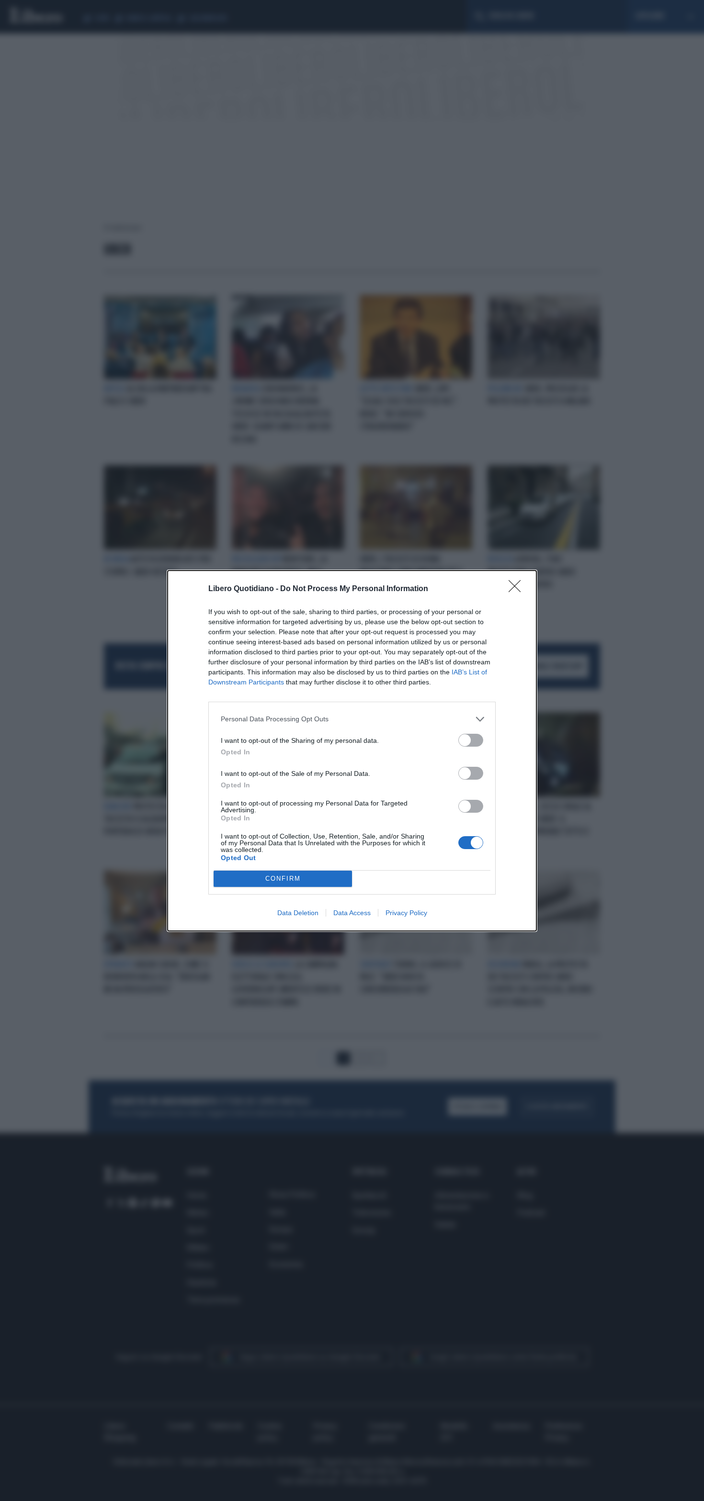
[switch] (470, 740)
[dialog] (352, 751)
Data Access (352, 913)
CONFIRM (283, 878)
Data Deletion (297, 913)
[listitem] (352, 719)
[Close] (518, 589)
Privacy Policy (406, 913)
